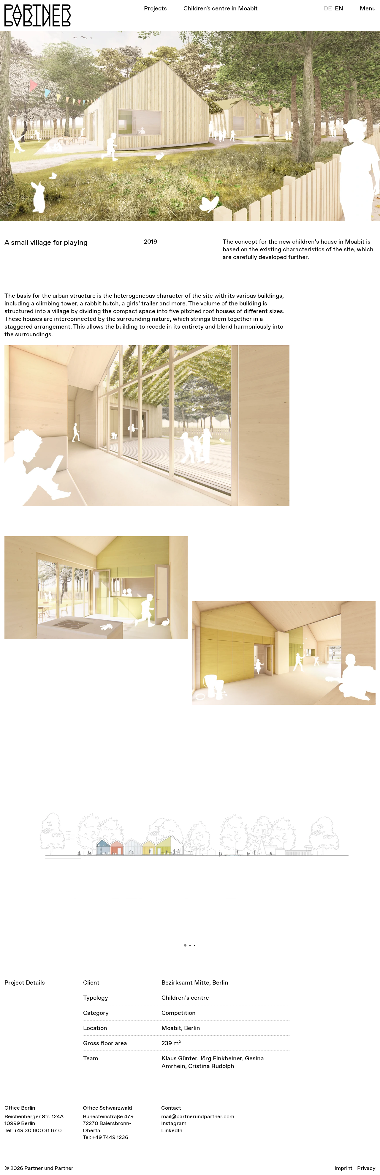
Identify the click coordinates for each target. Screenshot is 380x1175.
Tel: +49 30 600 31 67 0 (33, 1130)
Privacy (366, 1168)
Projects (155, 8)
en (339, 8)
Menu (368, 8)
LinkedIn (171, 1130)
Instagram (173, 1123)
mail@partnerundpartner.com (197, 1116)
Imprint (343, 1168)
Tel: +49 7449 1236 (105, 1137)
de (328, 8)
